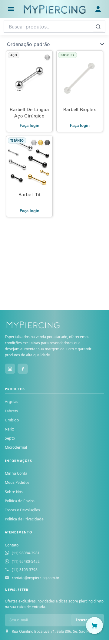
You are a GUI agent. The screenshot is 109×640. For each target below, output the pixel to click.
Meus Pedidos (17, 482)
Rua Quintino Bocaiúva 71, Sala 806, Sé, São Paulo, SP (57, 631)
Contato (11, 545)
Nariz (9, 429)
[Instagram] (10, 369)
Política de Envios (20, 500)
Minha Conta (16, 473)
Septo (10, 438)
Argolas (11, 401)
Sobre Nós (14, 491)
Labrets (11, 411)
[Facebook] (23, 369)
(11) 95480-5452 (26, 561)
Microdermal (16, 447)
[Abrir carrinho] (94, 625)
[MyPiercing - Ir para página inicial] (54, 9)
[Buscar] (98, 26)
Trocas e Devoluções (22, 510)
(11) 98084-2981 (26, 553)
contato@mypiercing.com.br (35, 577)
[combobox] (54, 27)
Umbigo (12, 420)
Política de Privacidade (24, 519)
